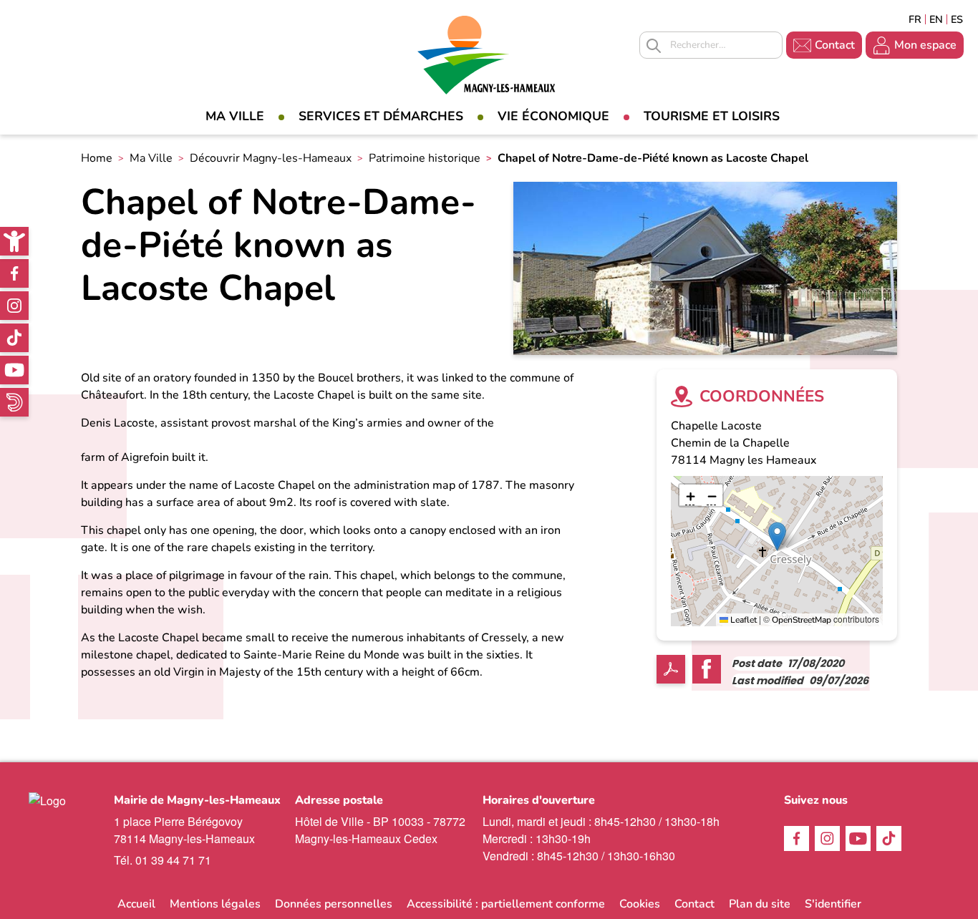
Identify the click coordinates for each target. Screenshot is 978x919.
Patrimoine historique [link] (424, 158)
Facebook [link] (14, 273)
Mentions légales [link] (215, 904)
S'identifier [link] (833, 904)
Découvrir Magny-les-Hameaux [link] (271, 158)
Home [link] (96, 158)
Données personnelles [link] (333, 904)
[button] (777, 536)
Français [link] (915, 19)
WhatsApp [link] (14, 402)
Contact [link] (835, 45)
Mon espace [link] (925, 45)
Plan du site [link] (759, 904)
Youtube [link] (14, 370)
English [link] (936, 19)
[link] (14, 241)
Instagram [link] (14, 305)
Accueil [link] (136, 904)
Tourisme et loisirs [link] (712, 116)
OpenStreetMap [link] (801, 620)
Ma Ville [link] (234, 116)
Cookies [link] (639, 904)
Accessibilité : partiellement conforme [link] (506, 904)
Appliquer (653, 45)
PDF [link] (671, 669)
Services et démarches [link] (381, 116)
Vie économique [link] (553, 116)
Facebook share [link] (706, 669)
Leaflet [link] (742, 620)
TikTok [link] (14, 338)
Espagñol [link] (957, 19)
